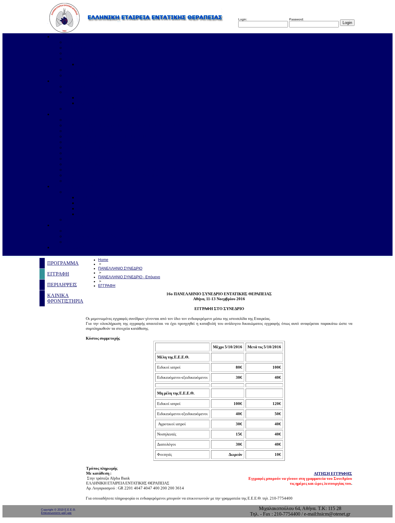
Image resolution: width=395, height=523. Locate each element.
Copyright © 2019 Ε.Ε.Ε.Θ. (58, 509)
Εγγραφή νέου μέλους (86, 69)
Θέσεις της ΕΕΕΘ (82, 230)
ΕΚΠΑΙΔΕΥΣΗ (68, 81)
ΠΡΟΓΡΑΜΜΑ (93, 197)
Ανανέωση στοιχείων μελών (93, 75)
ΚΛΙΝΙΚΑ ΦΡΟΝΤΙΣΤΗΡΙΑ (106, 214)
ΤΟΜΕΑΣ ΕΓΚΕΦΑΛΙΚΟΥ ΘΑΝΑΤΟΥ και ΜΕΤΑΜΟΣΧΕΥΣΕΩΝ (134, 175)
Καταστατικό (77, 47)
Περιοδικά (75, 86)
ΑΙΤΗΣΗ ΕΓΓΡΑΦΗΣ (333, 473)
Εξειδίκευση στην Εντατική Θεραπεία (102, 108)
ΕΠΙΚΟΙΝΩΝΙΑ (69, 247)
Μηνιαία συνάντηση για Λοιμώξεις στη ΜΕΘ (109, 92)
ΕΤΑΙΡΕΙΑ (63, 36)
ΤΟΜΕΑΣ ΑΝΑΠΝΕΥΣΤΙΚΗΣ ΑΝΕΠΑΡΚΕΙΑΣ (115, 136)
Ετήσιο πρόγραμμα (96, 97)
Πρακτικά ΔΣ (78, 53)
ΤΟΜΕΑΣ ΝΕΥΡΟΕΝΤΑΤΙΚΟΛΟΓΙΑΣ (105, 153)
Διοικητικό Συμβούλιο (87, 42)
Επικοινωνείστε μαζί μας (56, 512)
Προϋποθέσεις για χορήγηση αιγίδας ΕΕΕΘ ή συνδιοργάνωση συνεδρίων (137, 241)
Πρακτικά (86, 64)
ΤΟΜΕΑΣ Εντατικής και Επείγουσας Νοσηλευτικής (116, 180)
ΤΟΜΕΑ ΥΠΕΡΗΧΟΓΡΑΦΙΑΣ (96, 147)
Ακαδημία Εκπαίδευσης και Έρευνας (101, 58)
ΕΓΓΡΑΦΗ (88, 203)
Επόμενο (73, 191)
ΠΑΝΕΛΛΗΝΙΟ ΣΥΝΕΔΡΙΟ (82, 186)
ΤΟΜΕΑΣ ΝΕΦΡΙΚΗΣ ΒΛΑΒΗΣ (99, 142)
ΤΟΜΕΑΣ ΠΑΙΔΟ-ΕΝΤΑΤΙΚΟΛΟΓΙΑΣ (105, 158)
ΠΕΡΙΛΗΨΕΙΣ (92, 208)
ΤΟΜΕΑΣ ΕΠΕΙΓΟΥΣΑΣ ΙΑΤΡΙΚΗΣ (103, 130)
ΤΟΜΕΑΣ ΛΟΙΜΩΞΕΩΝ (91, 164)
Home (103, 260)
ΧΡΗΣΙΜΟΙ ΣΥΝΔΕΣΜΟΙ (79, 225)
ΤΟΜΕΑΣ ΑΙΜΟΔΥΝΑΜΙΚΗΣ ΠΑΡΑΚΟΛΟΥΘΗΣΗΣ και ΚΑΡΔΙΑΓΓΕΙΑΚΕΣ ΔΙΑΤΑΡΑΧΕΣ (162, 169)
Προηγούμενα (79, 219)
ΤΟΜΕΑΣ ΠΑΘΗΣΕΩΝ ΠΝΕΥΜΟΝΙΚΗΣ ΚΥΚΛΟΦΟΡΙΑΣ (128, 125)
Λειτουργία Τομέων (84, 119)
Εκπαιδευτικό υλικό (96, 103)
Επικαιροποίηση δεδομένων (92, 236)
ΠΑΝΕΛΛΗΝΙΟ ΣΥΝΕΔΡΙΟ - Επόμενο (129, 277)
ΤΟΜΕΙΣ (61, 114)
